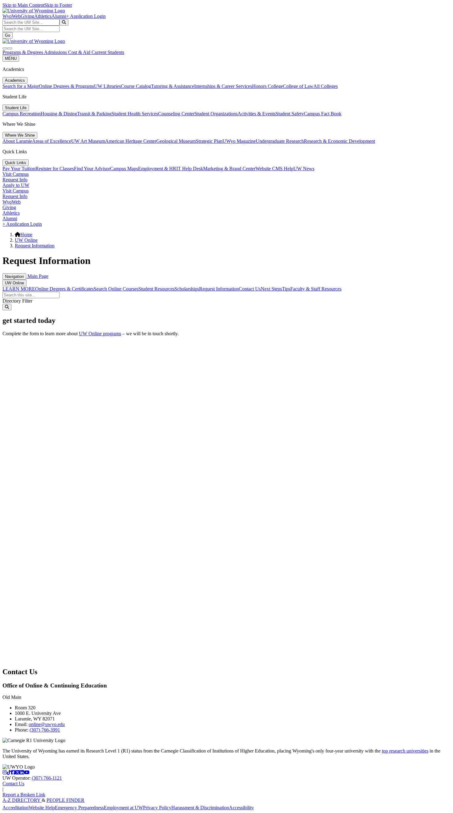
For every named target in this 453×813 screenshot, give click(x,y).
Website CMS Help (274, 168)
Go (7, 35)
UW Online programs (100, 333)
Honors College (267, 86)
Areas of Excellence (51, 141)
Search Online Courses (116, 288)
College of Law (298, 86)
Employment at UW (123, 807)
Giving (27, 16)
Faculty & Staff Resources (315, 288)
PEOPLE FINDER (65, 800)
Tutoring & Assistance (172, 86)
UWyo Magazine (239, 141)
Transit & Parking (94, 113)
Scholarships (186, 288)
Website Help (42, 807)
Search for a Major (20, 86)
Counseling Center (176, 113)
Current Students (108, 52)
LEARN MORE (18, 288)
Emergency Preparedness (79, 807)
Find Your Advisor (92, 168)
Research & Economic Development (339, 141)
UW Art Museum (88, 141)
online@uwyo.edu (47, 724)
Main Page (37, 276)
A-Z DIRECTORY (22, 800)
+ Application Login (86, 16)
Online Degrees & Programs (66, 86)
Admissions (56, 52)
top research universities (405, 750)
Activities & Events (256, 113)
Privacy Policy (157, 807)
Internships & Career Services (223, 86)
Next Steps (271, 288)
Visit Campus (15, 174)
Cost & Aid (80, 52)
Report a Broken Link (23, 794)
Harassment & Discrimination (200, 807)
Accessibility (241, 807)
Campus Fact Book (322, 113)
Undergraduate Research (280, 141)
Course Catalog (136, 86)
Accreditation (15, 807)
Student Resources (156, 288)
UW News (303, 168)
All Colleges (325, 86)
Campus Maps (124, 168)
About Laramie (17, 141)
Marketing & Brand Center (229, 168)
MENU (11, 58)
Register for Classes (54, 168)
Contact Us (250, 288)
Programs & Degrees (23, 52)
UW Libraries (107, 86)
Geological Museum (176, 141)
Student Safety (289, 113)
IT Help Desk (189, 168)
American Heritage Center (130, 141)
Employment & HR (157, 168)
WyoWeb (11, 16)
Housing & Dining (59, 113)
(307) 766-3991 (45, 730)
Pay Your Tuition (18, 168)
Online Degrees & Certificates (64, 288)
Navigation (14, 276)
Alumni (58, 16)
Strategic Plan (209, 141)
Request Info (14, 179)
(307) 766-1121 (47, 778)
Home (26, 234)
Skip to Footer (58, 5)
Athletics (42, 16)
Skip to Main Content (23, 5)
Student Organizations (216, 113)
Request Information (35, 245)
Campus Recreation (21, 113)
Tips (286, 288)
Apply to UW (15, 185)
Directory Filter (17, 300)
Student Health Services (135, 113)
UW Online (26, 240)
